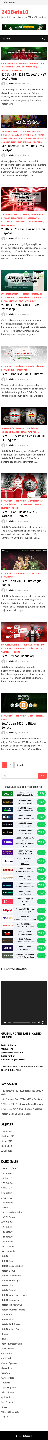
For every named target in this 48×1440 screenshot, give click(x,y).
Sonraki (20, 765)
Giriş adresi (6, 1368)
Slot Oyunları (24, 142)
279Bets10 (16, 214)
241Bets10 (14, 11)
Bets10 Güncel (35, 297)
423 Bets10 (39, 63)
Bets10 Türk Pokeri (30, 432)
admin (11, 83)
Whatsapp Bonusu (27, 301)
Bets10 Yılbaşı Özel (10, 1329)
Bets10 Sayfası (34, 218)
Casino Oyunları (35, 221)
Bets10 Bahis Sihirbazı (32, 366)
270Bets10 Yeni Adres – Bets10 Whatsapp (22, 1108)
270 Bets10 (6, 294)
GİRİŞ (41, 793)
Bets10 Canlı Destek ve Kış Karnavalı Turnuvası (19, 514)
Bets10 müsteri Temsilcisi (14, 1309)
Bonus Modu (7, 135)
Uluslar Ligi (16, 70)
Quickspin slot (9, 142)
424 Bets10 (6, 67)
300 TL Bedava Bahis (10, 645)
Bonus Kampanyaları (32, 131)
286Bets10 (16, 131)
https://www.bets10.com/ (14, 968)
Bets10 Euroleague (32, 573)
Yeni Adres (37, 142)
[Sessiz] (39, 1022)
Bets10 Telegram (24, 1435)
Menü (8, 38)
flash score (7, 1048)
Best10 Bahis (8, 1070)
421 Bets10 (17, 63)
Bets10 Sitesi (7, 221)
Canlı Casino (32, 135)
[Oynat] (4, 1022)
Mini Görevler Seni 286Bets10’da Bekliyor (21, 1099)
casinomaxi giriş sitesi (13, 1059)
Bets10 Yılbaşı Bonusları (17, 656)
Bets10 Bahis (36, 294)
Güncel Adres (25, 138)
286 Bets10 (6, 131)
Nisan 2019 (6, 1141)
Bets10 (26, 214)
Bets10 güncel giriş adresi (13, 218)
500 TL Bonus (39, 645)
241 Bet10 (6, 1173)
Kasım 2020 (7, 1131)
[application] (24, 1003)
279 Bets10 (6, 214)
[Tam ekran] (43, 1022)
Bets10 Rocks (8, 1045)
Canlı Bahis (19, 135)
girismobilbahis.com (12, 1052)
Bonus (17, 652)
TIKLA (41, 801)
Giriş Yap (13, 138)
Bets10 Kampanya (9, 301)
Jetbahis (5, 70)
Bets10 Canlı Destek (32, 501)
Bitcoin (39, 716)
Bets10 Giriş (31, 67)
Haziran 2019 (7, 1136)
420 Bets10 (6, 63)
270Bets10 (16, 294)
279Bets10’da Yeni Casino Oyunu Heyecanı (22, 1103)
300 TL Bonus (26, 645)
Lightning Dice (8, 225)
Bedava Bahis (18, 67)
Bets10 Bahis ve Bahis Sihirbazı (22, 374)
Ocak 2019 (6, 1145)
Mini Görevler (39, 138)
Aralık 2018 (6, 1150)
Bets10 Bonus (37, 214)
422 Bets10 (28, 63)
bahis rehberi (8, 1055)
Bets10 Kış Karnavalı (23, 504)
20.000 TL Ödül (7, 428)
